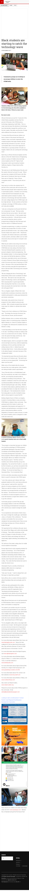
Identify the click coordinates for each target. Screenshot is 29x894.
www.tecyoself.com (15, 674)
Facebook (18, 860)
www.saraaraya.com (15, 809)
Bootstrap (3, 878)
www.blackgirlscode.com (8, 642)
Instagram (24, 866)
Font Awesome (4, 881)
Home (11, 5)
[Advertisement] (14, 23)
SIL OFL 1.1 (18, 881)
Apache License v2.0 (12, 879)
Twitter (18, 862)
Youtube (18, 866)
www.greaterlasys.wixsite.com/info (10, 670)
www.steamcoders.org (7, 685)
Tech (15, 5)
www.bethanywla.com (7, 662)
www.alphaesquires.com (10, 653)
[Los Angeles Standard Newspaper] (8, 2)
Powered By (8, 886)
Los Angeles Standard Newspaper (8, 876)
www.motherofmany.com (8, 680)
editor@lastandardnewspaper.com (10, 692)
